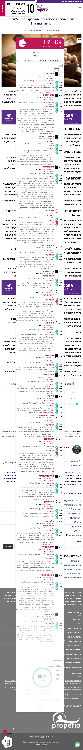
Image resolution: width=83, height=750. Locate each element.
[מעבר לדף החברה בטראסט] (22, 43)
